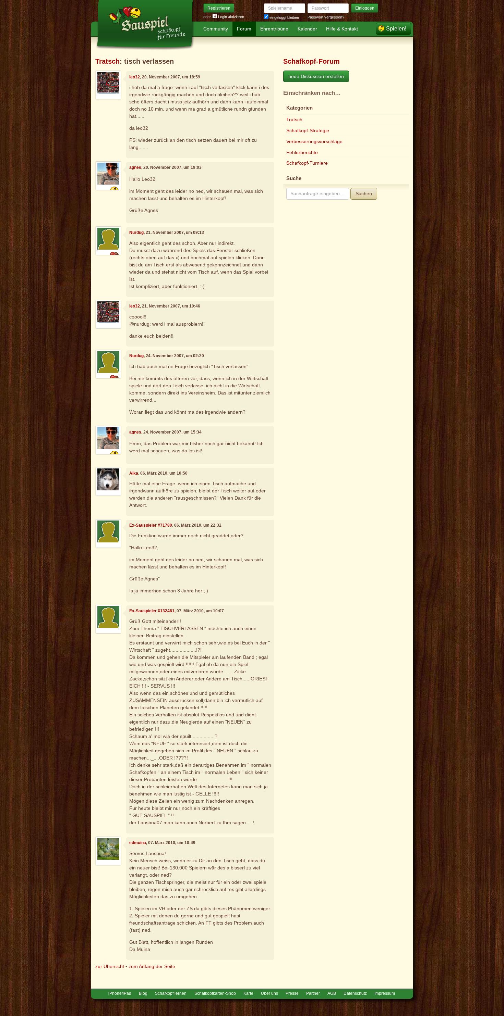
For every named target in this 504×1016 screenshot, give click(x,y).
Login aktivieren (231, 17)
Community (215, 29)
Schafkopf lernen (171, 993)
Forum (244, 29)
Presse (292, 993)
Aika (133, 473)
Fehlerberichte (302, 152)
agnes (135, 167)
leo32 (134, 77)
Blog (143, 993)
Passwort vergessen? (326, 17)
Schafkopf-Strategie (307, 130)
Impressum (384, 993)
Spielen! (396, 29)
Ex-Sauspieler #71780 (150, 525)
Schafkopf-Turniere (307, 163)
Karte (248, 993)
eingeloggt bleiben (283, 17)
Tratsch (107, 61)
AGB (331, 993)
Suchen (364, 193)
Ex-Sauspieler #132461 (152, 611)
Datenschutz (355, 993)
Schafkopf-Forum (311, 61)
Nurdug (136, 232)
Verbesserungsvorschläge (314, 141)
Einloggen (364, 8)
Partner (313, 993)
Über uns (269, 993)
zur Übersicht (109, 966)
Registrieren (218, 8)
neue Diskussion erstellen (316, 76)
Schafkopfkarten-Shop (215, 993)
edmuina (137, 842)
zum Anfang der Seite (152, 966)
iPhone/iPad (119, 993)
